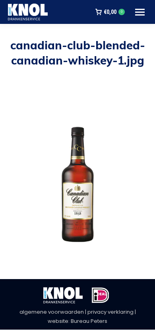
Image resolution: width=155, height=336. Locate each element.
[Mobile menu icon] (140, 12)
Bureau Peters (89, 321)
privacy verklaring (110, 312)
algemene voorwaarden (51, 312)
